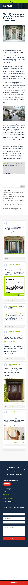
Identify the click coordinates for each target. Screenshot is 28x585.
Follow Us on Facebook (8, 498)
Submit (14, 538)
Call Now (14, 583)
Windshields (6, 170)
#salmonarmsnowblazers (10, 343)
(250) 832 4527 (14, 1)
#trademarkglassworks (9, 340)
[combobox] (5, 522)
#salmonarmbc (11, 378)
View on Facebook (17, 256)
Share (23, 256)
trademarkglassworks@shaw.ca (10, 496)
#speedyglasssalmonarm (10, 341)
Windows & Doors (8, 168)
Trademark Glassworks (8, 163)
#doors (6, 378)
